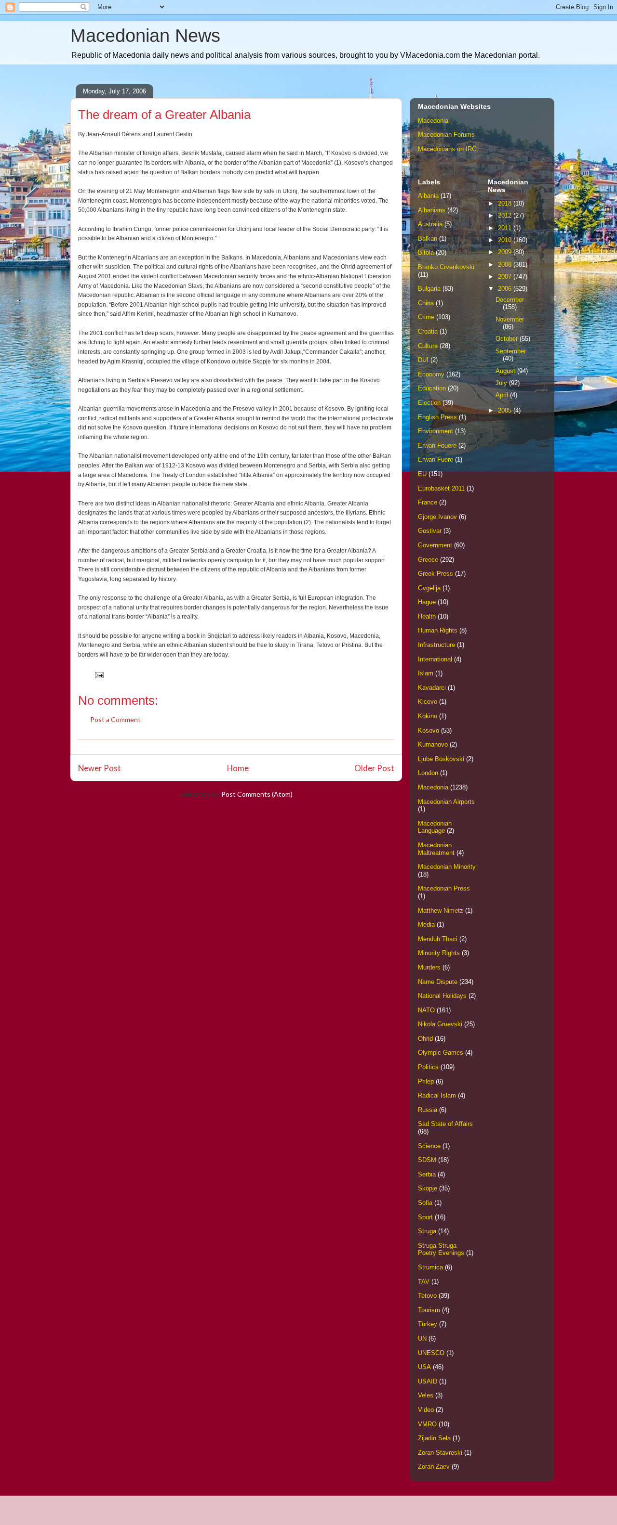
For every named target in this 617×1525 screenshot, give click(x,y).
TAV (423, 1281)
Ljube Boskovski (441, 758)
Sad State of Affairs (445, 1123)
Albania (428, 195)
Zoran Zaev (434, 1466)
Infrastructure (436, 644)
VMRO (427, 1424)
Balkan (427, 238)
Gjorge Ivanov (437, 516)
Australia (430, 224)
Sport (425, 1217)
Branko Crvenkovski (446, 267)
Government (435, 545)
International (435, 659)
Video (426, 1409)
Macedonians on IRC (447, 149)
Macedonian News (145, 36)
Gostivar (430, 530)
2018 (505, 203)
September (511, 351)
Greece (428, 559)
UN (422, 1338)
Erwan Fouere (437, 445)
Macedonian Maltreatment (436, 848)
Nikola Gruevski (440, 1024)
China (426, 303)
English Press (437, 417)
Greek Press (435, 573)
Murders (429, 967)
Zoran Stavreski (440, 1452)
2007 (505, 276)
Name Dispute (437, 981)
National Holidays (442, 995)
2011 (505, 228)
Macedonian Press (444, 888)
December (510, 299)
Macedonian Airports (446, 801)
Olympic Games (440, 1052)
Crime (426, 317)
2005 (505, 410)
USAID (427, 1381)
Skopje (427, 1188)
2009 (505, 252)
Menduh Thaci (437, 939)
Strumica (430, 1267)
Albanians (431, 210)
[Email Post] (98, 674)
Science (429, 1146)
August (506, 371)
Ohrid (425, 1038)
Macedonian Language (435, 827)
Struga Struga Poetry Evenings (441, 1249)
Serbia (427, 1174)
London (428, 772)
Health (427, 616)
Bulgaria (429, 288)
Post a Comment (115, 719)
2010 (505, 240)
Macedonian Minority (447, 866)
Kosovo (428, 730)
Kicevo (427, 701)
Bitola (426, 252)
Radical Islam (437, 1095)
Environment (435, 431)
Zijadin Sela (434, 1438)
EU (422, 474)
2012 (505, 215)
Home (238, 768)
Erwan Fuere (435, 459)
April (503, 395)
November (510, 319)
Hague (427, 602)
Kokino (427, 716)
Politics (428, 1067)
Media (426, 924)
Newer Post (99, 768)
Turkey (427, 1324)
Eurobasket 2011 (441, 488)
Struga (427, 1231)
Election (429, 402)
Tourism (429, 1310)
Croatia (428, 331)
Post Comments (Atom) (257, 794)
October (508, 338)
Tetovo (427, 1295)
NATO (426, 1010)
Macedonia (433, 120)
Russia (427, 1109)
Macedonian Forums (446, 134)
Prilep (426, 1081)
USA (424, 1366)
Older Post (374, 768)
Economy (431, 374)
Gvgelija (429, 588)
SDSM (427, 1159)
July (502, 383)
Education (432, 388)
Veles (425, 1395)
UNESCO (431, 1353)
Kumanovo (433, 744)
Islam (425, 673)
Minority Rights (439, 952)
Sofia (425, 1202)
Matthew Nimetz (440, 910)
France (427, 502)
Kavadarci (432, 687)
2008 (505, 264)
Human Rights (437, 630)
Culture (428, 345)
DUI (423, 359)
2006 (505, 288)
